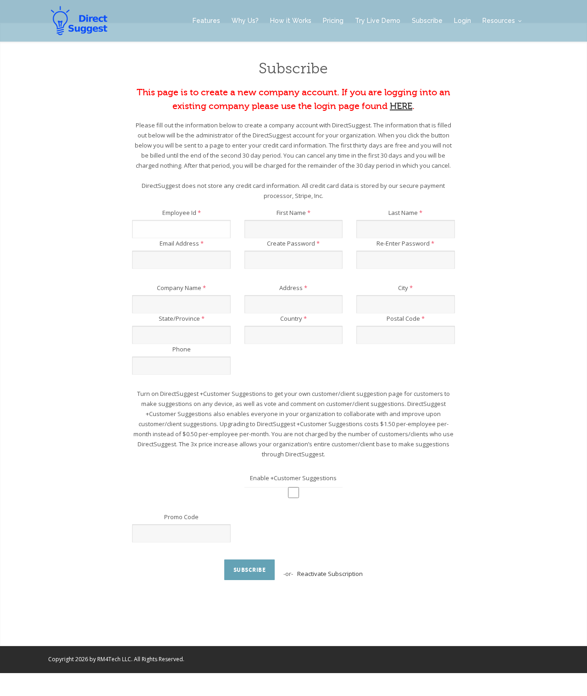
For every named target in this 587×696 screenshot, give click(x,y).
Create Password (293, 243)
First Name (293, 212)
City (405, 288)
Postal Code (406, 318)
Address (293, 288)
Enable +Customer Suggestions (293, 478)
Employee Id (181, 212)
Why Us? (245, 20)
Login (462, 20)
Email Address (182, 243)
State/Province (182, 318)
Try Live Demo (377, 20)
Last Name (405, 212)
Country (293, 318)
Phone (181, 349)
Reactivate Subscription (330, 574)
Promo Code (181, 517)
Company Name (181, 288)
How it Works (290, 20)
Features (206, 20)
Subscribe (427, 20)
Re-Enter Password (405, 243)
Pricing (333, 20)
